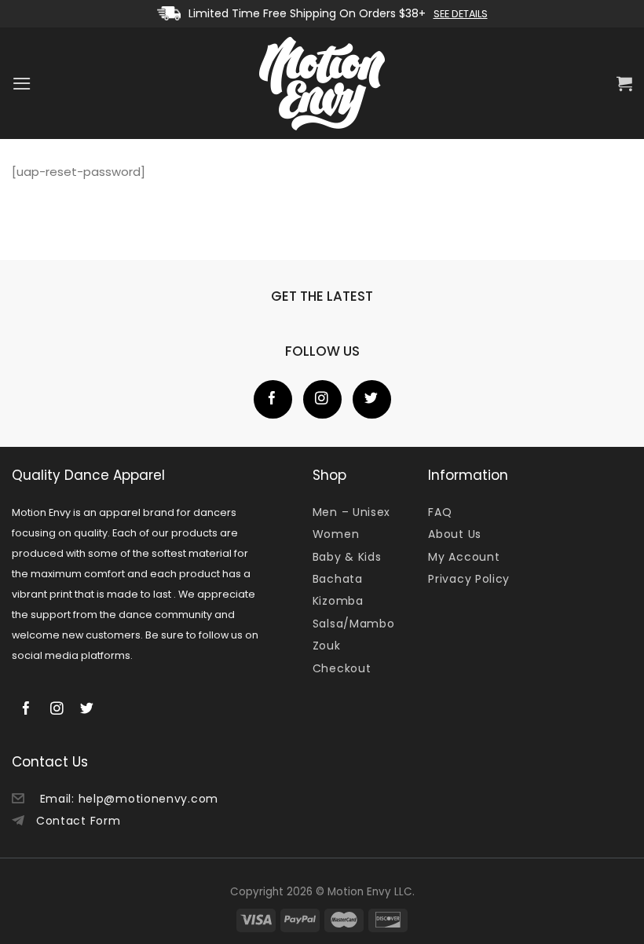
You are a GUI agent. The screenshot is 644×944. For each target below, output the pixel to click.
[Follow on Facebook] (273, 399)
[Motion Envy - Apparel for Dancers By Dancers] (322, 83)
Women (336, 534)
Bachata (338, 579)
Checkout (342, 668)
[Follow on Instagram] (322, 399)
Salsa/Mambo (354, 623)
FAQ (440, 512)
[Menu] (21, 84)
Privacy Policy (469, 579)
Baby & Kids (347, 557)
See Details (461, 13)
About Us (454, 534)
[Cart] (624, 83)
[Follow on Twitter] (372, 399)
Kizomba (338, 601)
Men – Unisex (351, 512)
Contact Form (78, 821)
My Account (463, 557)
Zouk (327, 645)
